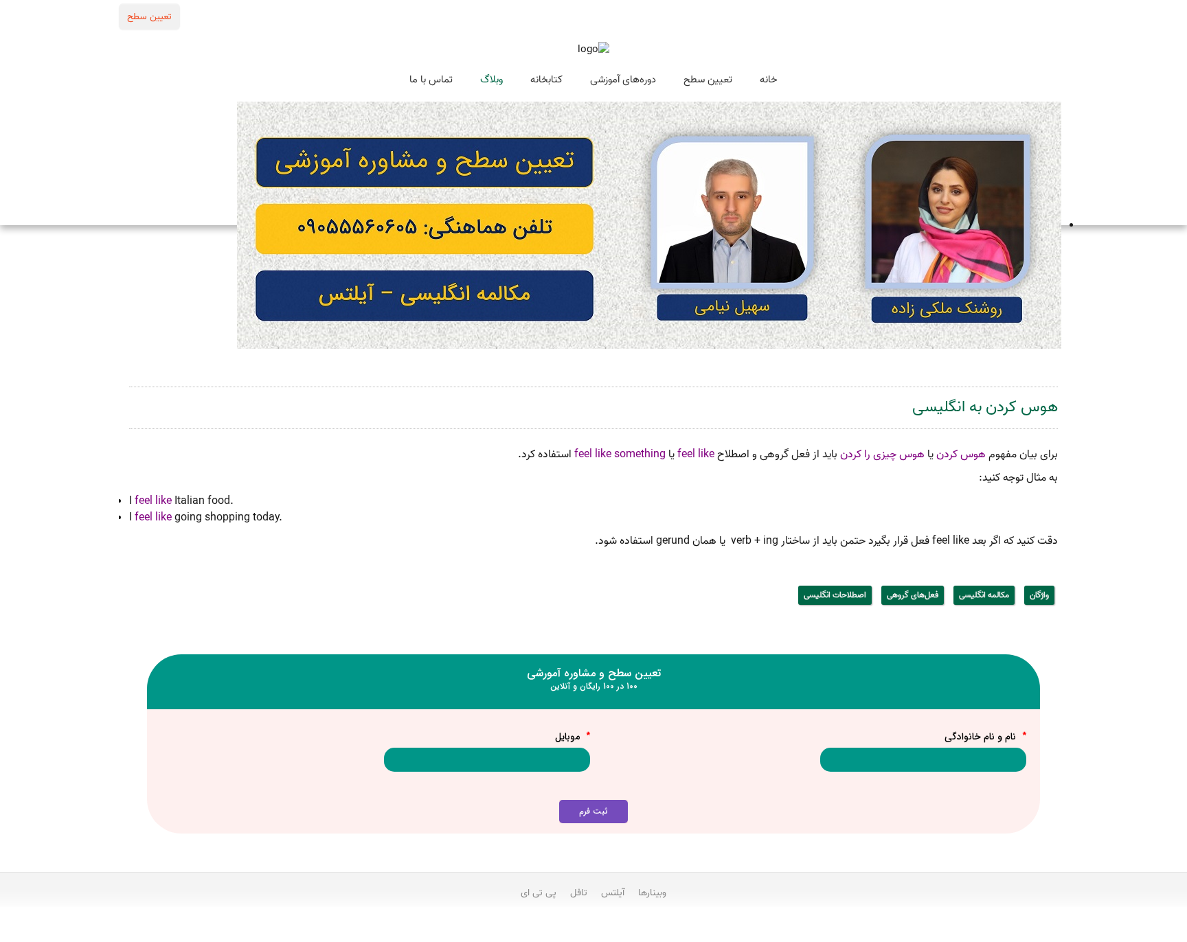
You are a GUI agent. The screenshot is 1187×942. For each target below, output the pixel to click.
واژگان (1039, 594)
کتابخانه (546, 79)
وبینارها (652, 892)
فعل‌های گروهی (912, 594)
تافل (578, 892)
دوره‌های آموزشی (623, 79)
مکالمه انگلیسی (984, 594)
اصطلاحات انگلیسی (835, 594)
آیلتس (612, 892)
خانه (769, 79)
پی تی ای (538, 892)
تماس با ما (431, 79)
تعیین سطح (149, 16)
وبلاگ (491, 79)
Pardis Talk (593, 929)
